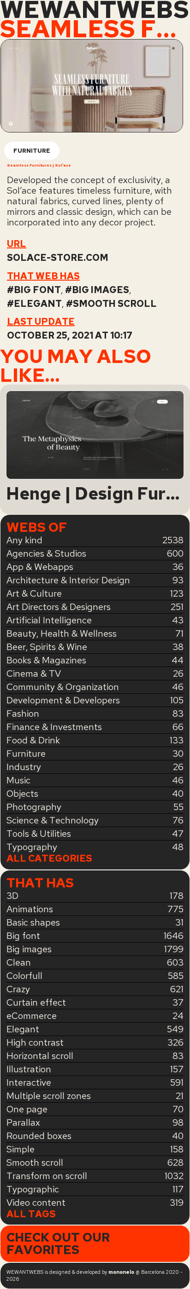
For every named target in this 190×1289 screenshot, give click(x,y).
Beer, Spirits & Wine (46, 647)
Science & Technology (52, 820)
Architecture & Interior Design (68, 580)
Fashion (22, 713)
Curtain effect (36, 1002)
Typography (31, 847)
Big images (100, 290)
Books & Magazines (46, 660)
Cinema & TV (33, 673)
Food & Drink (33, 740)
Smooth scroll (115, 304)
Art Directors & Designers (58, 607)
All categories (49, 858)
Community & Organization (62, 687)
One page (27, 1109)
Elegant (38, 304)
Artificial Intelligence (49, 620)
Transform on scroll (46, 1176)
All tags (31, 1214)
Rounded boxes (38, 1136)
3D (12, 896)
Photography (33, 807)
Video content (35, 1202)
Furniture (31, 151)
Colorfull (24, 976)
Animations (29, 909)
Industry (23, 767)
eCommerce (31, 1016)
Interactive (28, 1082)
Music (18, 780)
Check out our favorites (58, 1243)
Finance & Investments (54, 727)
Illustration (28, 1069)
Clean (18, 962)
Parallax (23, 1122)
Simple (20, 1149)
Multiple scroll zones (48, 1096)
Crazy (18, 989)
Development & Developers (63, 700)
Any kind (24, 540)
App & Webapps (39, 567)
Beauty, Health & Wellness (61, 633)
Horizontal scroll (39, 1056)
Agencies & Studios (46, 553)
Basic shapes (33, 922)
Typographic (32, 1189)
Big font (37, 290)
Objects (22, 794)
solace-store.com (57, 258)
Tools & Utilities (38, 834)
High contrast (35, 1042)
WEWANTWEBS (94, 9)
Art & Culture (34, 593)
